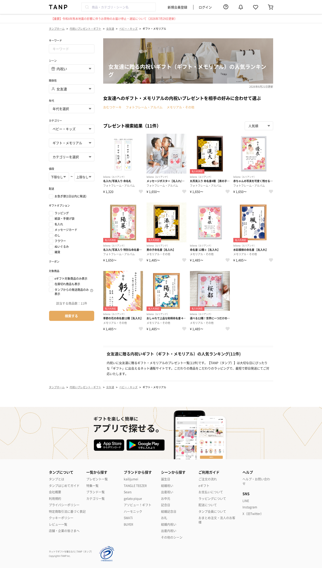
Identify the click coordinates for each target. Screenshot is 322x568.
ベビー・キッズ (128, 28)
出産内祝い (168, 531)
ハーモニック (133, 511)
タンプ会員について (212, 511)
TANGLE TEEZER (135, 486)
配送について (207, 505)
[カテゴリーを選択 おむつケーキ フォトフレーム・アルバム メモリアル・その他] (71, 157)
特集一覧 (92, 486)
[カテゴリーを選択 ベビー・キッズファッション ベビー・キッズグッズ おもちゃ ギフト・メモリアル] (71, 143)
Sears (128, 492)
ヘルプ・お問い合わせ (256, 481)
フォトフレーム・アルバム (144, 107)
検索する (71, 315)
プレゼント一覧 (97, 479)
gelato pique (133, 498)
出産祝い (167, 492)
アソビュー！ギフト (137, 505)
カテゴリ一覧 (95, 498)
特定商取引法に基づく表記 (67, 511)
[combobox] (118, 7)
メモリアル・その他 (180, 107)
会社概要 (55, 492)
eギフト (203, 486)
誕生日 (165, 479)
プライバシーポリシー (64, 505)
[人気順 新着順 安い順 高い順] (259, 125)
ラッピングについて (212, 498)
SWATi (128, 518)
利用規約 (55, 498)
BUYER (128, 524)
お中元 (165, 498)
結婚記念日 (168, 511)
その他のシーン (171, 537)
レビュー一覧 (58, 524)
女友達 (110, 28)
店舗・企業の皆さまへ (64, 531)
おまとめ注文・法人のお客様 (216, 520)
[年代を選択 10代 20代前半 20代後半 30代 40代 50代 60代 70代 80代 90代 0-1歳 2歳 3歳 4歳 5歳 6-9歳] (71, 108)
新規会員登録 (177, 7)
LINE (245, 501)
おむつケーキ (112, 107)
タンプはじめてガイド (64, 486)
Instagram (249, 507)
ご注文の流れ (207, 479)
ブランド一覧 (95, 492)
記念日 (165, 505)
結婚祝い (167, 486)
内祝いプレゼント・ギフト (85, 28)
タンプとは (56, 479)
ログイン (205, 7)
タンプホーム (57, 28)
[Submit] (86, 7)
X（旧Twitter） (253, 514)
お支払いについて (210, 492)
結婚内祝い (168, 524)
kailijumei (131, 479)
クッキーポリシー (61, 518)
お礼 (164, 518)
